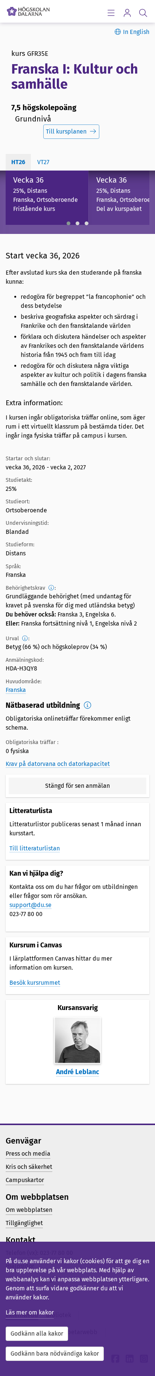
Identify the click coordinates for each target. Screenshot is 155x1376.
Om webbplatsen (29, 1209)
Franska (16, 689)
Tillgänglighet (24, 1223)
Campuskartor (25, 1180)
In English (136, 31)
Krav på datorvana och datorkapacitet (58, 763)
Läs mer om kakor (30, 1312)
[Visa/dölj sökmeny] (143, 12)
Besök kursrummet (34, 982)
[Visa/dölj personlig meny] (127, 12)
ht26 (18, 162)
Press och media (28, 1153)
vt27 (43, 162)
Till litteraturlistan (34, 848)
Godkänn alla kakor (37, 1333)
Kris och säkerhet (29, 1166)
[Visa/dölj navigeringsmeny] (111, 12)
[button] (68, 223)
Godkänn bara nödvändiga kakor (55, 1353)
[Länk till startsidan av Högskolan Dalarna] (28, 9)
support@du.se (30, 905)
